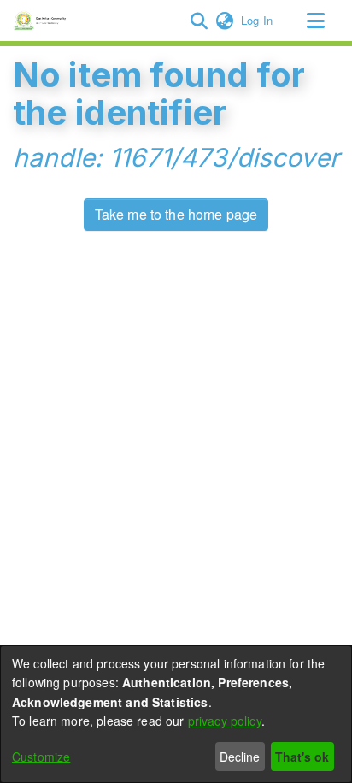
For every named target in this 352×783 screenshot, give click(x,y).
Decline (240, 756)
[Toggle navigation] (315, 20)
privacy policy (224, 720)
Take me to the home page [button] (176, 214)
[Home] (42, 20)
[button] (198, 20)
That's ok (302, 756)
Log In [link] (257, 20)
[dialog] (176, 714)
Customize (41, 756)
